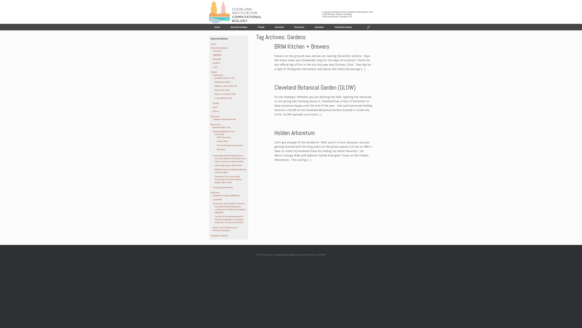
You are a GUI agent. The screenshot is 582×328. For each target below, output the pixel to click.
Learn (215, 67)
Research (279, 27)
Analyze (216, 63)
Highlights (217, 54)
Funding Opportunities (223, 187)
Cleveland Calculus (343, 27)
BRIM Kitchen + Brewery (301, 46)
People (261, 27)
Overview (217, 51)
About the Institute (239, 27)
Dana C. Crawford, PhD (225, 94)
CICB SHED (219, 134)
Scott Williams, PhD (223, 98)
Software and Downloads (224, 119)
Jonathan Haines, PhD (225, 78)
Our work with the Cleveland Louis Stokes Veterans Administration (230, 160)
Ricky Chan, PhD (222, 90)
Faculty (216, 103)
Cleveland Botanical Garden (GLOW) (315, 87)
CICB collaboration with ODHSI (228, 165)
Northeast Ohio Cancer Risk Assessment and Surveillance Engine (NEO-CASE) (228, 179)
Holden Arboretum (294, 133)
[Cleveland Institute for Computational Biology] (235, 12)
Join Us (216, 111)
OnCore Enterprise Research (230, 145)
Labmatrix (221, 149)
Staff (215, 107)
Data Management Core (224, 131)
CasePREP (217, 199)
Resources (299, 27)
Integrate (217, 59)
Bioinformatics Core (222, 127)
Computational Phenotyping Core (228, 155)
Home (217, 27)
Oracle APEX (222, 141)
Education (319, 27)
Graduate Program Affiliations (226, 195)
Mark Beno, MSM (222, 82)
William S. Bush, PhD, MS (226, 86)
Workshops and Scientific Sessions (229, 203)
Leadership (218, 75)
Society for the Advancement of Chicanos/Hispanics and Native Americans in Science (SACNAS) (229, 219)
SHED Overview (224, 137)
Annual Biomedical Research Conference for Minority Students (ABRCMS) (230, 209)
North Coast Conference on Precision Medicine (225, 229)
